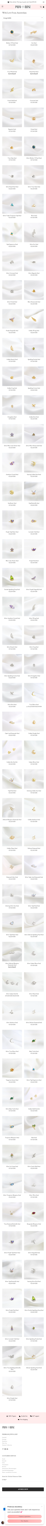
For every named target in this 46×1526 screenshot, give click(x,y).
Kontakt (4, 1461)
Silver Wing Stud (34, 618)
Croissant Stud (34, 101)
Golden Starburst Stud (34, 820)
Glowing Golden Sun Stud (34, 791)
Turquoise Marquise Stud (12, 1138)
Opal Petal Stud (12, 791)
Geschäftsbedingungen (7, 1470)
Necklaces (4, 1441)
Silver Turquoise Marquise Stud (12, 1195)
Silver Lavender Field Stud (12, 1339)
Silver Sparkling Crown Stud (12, 676)
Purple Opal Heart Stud (12, 532)
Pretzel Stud (34, 129)
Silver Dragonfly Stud (34, 1253)
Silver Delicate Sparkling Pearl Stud (33, 935)
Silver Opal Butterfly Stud (12, 1281)
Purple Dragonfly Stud (12, 331)
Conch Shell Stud (12, 101)
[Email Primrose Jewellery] (7, 1449)
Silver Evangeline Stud (34, 676)
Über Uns (4, 1443)
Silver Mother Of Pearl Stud (34, 158)
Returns (4, 1466)
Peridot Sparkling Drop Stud (12, 589)
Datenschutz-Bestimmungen (9, 1468)
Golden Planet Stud (12, 848)
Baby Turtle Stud (34, 1051)
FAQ (3, 1463)
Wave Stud (34, 216)
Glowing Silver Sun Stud (12, 906)
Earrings (4, 1439)
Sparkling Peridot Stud (34, 359)
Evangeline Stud (12, 417)
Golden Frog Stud (12, 388)
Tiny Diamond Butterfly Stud (12, 1224)
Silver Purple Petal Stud (12, 1310)
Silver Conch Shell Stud (34, 1166)
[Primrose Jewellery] (23, 7)
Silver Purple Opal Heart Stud (12, 1253)
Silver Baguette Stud (33, 273)
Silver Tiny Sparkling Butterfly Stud (12, 1368)
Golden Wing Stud (34, 331)
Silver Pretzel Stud (12, 302)
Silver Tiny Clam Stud (34, 187)
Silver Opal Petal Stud (34, 906)
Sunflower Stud (12, 503)
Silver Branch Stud (12, 647)
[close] (43, 2)
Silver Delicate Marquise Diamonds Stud (12, 964)
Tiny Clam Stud (12, 158)
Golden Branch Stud (12, 359)
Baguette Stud (12, 129)
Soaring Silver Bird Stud (34, 1281)
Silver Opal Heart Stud (12, 935)
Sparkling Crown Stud (34, 388)
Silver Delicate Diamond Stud (34, 1023)
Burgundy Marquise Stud (34, 1224)
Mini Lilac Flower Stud (12, 561)
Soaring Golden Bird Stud (34, 474)
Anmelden (23, 1489)
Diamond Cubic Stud (12, 877)
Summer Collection (7, 1445)
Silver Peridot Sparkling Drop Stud (34, 1310)
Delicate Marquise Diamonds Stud (12, 820)
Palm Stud (34, 1138)
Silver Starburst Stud (12, 1023)
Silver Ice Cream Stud (12, 1166)
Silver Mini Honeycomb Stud (34, 446)
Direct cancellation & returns (9, 1472)
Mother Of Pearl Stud (12, 43)
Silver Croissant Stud (12, 273)
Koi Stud (34, 43)
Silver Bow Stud (12, 705)
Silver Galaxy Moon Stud (34, 963)
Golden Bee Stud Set (12, 762)
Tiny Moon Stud (34, 705)
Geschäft (4, 1437)
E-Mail (4, 1480)
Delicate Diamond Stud (34, 848)
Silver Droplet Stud (12, 1398)
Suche (3, 1459)
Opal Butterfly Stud (34, 503)
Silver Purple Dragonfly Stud (34, 589)
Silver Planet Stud (34, 994)
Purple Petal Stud (34, 561)
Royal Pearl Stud (34, 72)
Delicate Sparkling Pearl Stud (34, 1368)
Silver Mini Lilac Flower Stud (12, 446)
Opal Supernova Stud (12, 244)
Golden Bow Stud (34, 417)
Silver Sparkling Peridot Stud (34, 1339)
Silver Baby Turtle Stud (12, 1109)
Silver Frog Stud (34, 647)
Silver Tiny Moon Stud (12, 1051)
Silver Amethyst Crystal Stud (12, 618)
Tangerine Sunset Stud (12, 1080)
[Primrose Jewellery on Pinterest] (3, 1449)
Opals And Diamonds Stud (12, 733)
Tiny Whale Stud (12, 72)
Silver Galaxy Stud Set (12, 994)
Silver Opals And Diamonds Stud (34, 877)
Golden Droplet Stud (33, 733)
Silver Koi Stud (34, 244)
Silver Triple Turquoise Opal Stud (12, 216)
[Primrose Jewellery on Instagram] (5, 1449)
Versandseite (5, 1464)
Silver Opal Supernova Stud (34, 1080)
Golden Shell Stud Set (34, 1109)
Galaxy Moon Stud (34, 762)
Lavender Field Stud (34, 532)
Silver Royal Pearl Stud (12, 187)
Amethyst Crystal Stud (12, 474)
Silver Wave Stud (34, 1195)
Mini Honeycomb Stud (34, 302)
